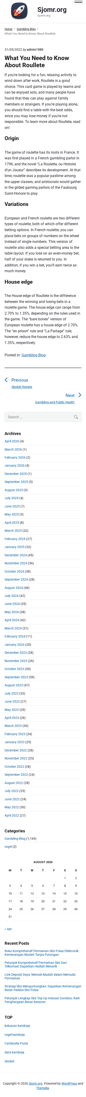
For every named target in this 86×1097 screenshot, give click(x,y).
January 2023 (15, 742)
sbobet (9, 1061)
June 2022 (12, 799)
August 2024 (14, 588)
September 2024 (16, 579)
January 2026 (15, 465)
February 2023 (15, 734)
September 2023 (16, 677)
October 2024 (14, 571)
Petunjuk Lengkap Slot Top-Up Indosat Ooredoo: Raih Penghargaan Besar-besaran (42, 1000)
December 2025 (16, 474)
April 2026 (12, 441)
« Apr (8, 929)
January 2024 (15, 644)
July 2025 (12, 498)
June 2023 (12, 701)
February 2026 (15, 457)
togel (8, 846)
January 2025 (15, 547)
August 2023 (14, 685)
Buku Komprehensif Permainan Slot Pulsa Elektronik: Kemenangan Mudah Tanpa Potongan (42, 952)
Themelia (42, 1088)
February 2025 (15, 539)
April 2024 (12, 620)
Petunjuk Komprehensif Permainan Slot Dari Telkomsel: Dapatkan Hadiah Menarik (36, 964)
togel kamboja (15, 1034)
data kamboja (14, 1052)
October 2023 (14, 669)
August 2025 (14, 490)
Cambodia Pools (16, 1043)
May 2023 (12, 710)
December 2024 (16, 555)
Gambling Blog (34, 355)
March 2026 (13, 449)
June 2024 (12, 604)
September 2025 (16, 482)
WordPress (69, 1083)
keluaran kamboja (17, 1026)
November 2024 (16, 563)
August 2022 (14, 783)
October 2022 (14, 766)
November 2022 (16, 758)
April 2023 (12, 718)
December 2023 (16, 652)
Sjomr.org (35, 1083)
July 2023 (12, 693)
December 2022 (16, 750)
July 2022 (12, 791)
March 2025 (13, 530)
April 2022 (12, 815)
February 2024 (15, 636)
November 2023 (16, 661)
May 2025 (12, 514)
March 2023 (13, 726)
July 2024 (12, 596)
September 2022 (16, 774)
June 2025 (12, 506)
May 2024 (12, 612)
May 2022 (12, 807)
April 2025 (12, 522)
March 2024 (13, 628)
